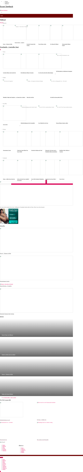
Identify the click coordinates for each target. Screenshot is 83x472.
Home (2, 15)
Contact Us (7, 2)
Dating (57, 73)
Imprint (22, 451)
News (2, 48)
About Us (7, 3)
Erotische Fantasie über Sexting (7, 313)
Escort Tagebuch (6, 6)
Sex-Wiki (2, 99)
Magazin (4, 23)
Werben (6, 1)
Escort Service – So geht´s (6, 286)
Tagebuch (2, 154)
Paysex (22, 125)
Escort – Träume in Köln (5, 253)
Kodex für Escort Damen (7, 394)
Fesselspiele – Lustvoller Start (9, 47)
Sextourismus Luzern (4, 281)
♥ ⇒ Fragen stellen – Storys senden (9, 397)
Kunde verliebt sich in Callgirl (8, 354)
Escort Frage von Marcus (7, 335)
